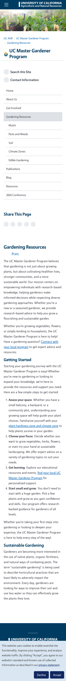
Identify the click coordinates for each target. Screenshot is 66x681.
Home (9, 90)
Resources (12, 186)
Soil (11, 143)
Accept (57, 675)
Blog (8, 177)
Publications (13, 169)
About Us (11, 99)
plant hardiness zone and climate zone (33, 426)
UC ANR (8, 38)
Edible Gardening (19, 160)
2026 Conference (16, 195)
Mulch (12, 125)
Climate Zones (17, 151)
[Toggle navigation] (6, 4)
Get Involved (13, 108)
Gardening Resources (18, 116)
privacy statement (49, 665)
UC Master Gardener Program (32, 38)
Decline (41, 675)
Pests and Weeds (18, 134)
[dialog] (33, 660)
